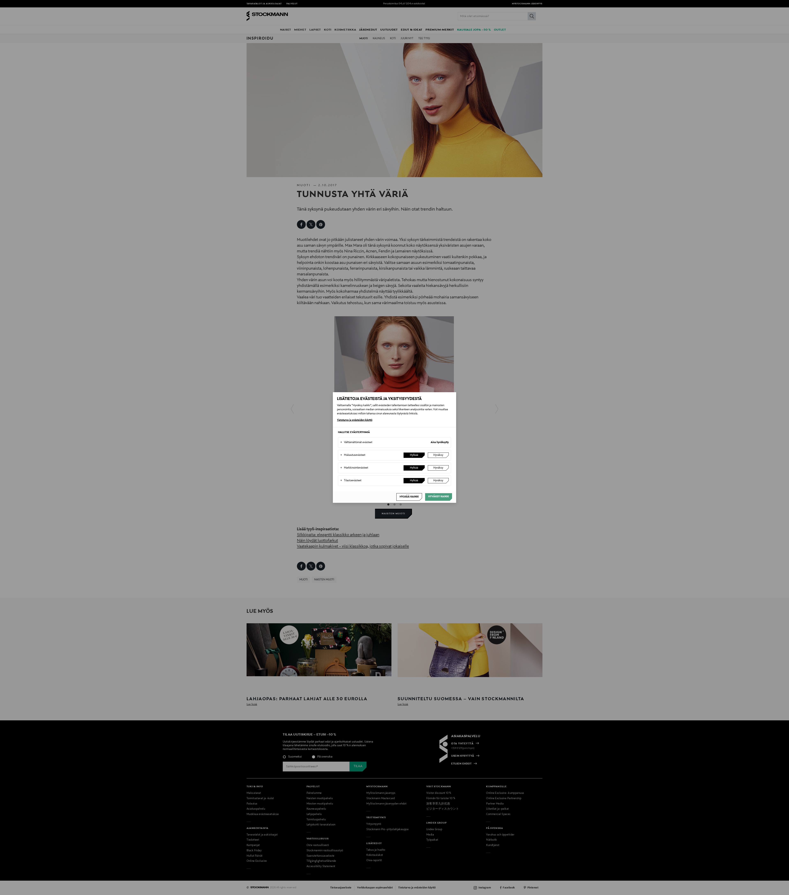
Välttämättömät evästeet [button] (356, 442)
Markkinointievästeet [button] (354, 468)
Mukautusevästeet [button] (352, 455)
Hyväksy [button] (438, 455)
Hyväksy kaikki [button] (438, 496)
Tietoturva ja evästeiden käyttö (354, 420)
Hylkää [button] (414, 455)
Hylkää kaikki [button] (409, 496)
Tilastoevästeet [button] (350, 480)
